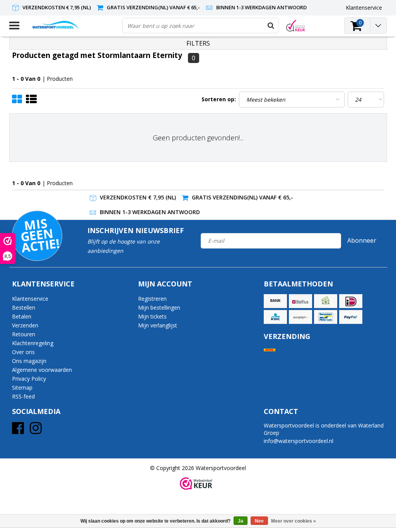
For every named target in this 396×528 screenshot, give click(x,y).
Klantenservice (30, 298)
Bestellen (23, 307)
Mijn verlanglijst (157, 325)
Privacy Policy (29, 378)
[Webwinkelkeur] (196, 483)
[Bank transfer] (275, 301)
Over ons (23, 352)
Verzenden (25, 325)
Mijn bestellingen (159, 307)
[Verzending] (269, 350)
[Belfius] (300, 301)
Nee (259, 521)
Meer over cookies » (293, 521)
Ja (240, 521)
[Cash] (325, 301)
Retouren (23, 334)
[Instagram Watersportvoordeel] (36, 430)
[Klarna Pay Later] (300, 317)
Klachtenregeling (32, 343)
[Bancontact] (325, 317)
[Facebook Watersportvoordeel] (18, 430)
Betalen (21, 316)
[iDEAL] (350, 301)
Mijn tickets (152, 316)
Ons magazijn (29, 360)
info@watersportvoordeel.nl (298, 441)
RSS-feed (23, 396)
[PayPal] (350, 317)
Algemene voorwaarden (42, 369)
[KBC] (275, 317)
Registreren (152, 298)
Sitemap (22, 387)
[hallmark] (295, 26)
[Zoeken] (271, 25)
